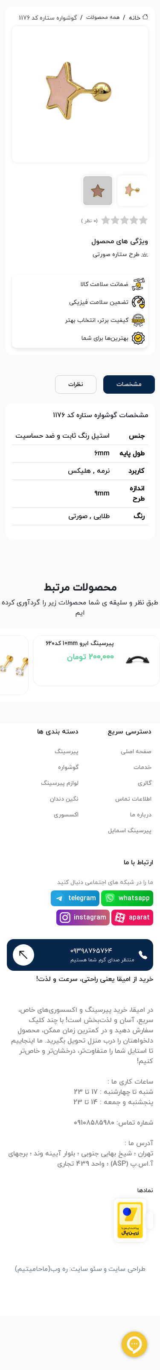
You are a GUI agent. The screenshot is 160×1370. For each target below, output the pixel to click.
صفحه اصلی (136, 752)
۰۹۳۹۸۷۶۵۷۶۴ (91, 951)
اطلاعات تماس (133, 799)
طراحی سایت (126, 1269)
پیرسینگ (67, 752)
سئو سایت (86, 1269)
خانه (134, 18)
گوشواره (68, 767)
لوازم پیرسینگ (60, 783)
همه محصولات (102, 17)
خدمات (142, 767)
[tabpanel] (80, 119)
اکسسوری (66, 815)
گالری (144, 783)
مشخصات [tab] (129, 384)
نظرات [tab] (75, 384)
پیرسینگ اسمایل (129, 831)
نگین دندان (64, 799)
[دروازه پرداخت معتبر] (130, 1220)
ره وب (59, 1269)
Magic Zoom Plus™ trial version (50, 36)
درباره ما (140, 815)
